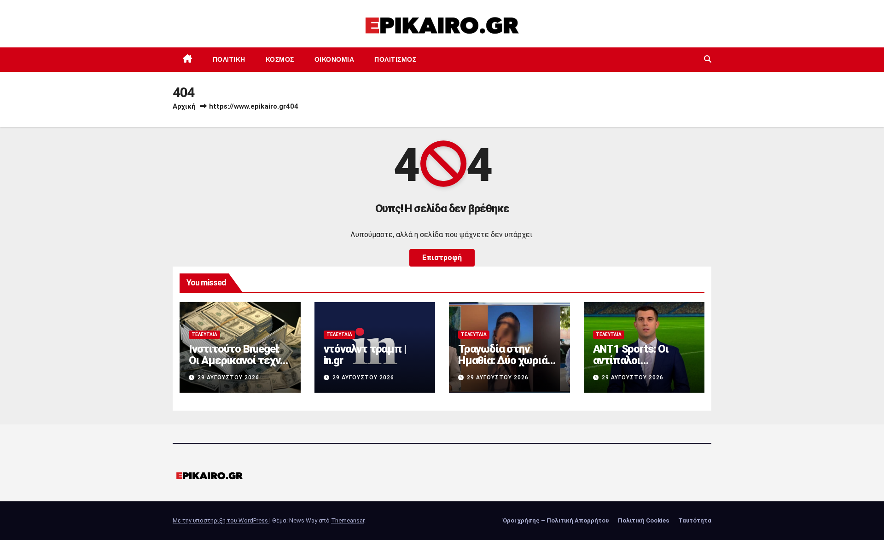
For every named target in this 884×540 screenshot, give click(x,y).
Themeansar (347, 520)
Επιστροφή (442, 257)
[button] (707, 59)
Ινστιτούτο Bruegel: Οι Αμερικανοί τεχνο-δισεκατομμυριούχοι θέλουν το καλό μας (240, 366)
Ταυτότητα (694, 520)
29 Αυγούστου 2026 (228, 377)
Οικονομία (334, 59)
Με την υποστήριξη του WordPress (221, 520)
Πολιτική (229, 59)
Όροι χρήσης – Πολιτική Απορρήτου (556, 520)
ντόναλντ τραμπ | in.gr (365, 355)
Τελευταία (204, 334)
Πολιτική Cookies (643, 520)
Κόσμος (280, 59)
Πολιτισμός (395, 59)
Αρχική (184, 106)
